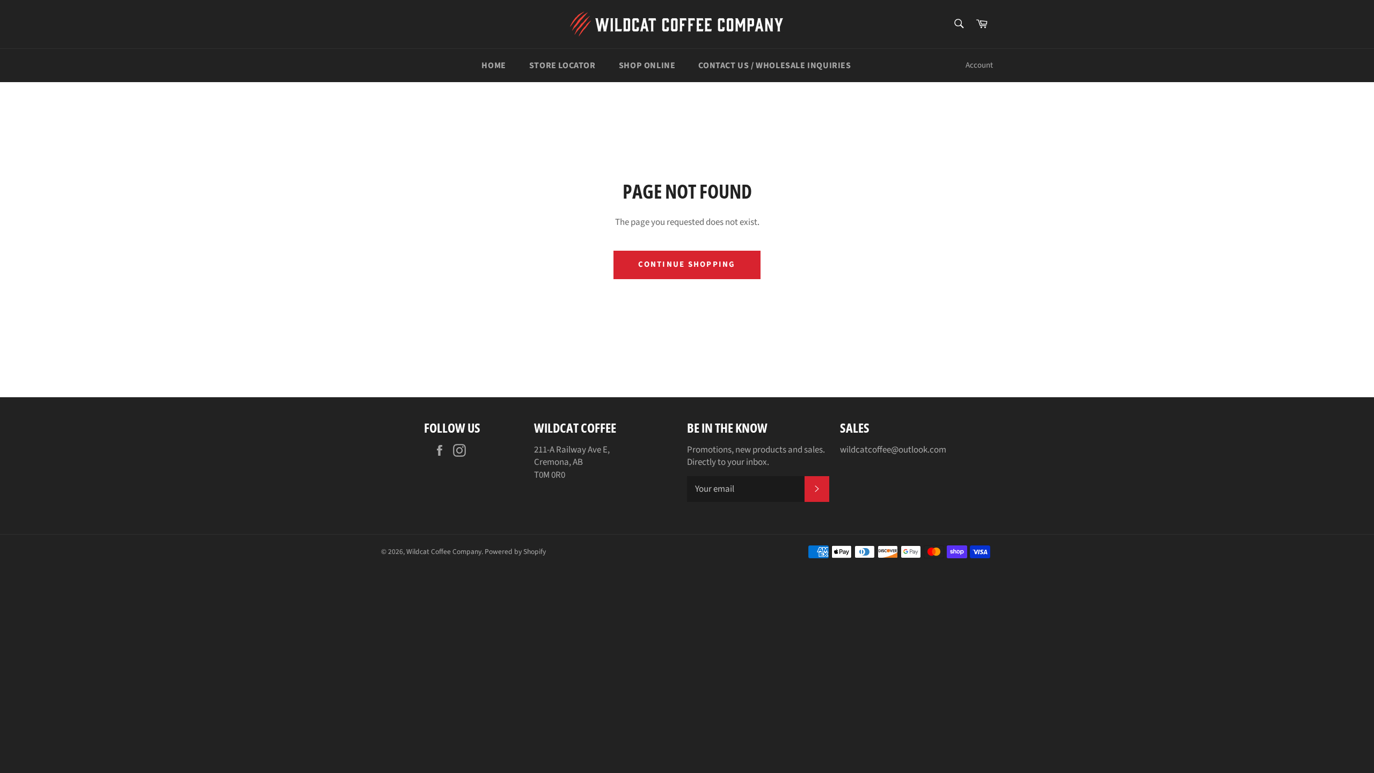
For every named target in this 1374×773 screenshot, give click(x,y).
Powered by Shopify (515, 551)
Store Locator (562, 65)
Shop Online (647, 65)
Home (493, 65)
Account (979, 65)
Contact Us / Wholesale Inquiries (774, 65)
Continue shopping (686, 264)
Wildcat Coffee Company (443, 551)
